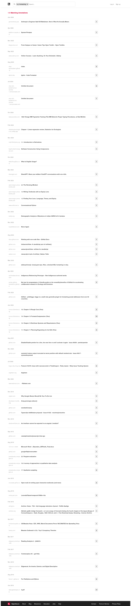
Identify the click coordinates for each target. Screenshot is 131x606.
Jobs (54, 604)
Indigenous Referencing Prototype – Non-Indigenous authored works (44, 275)
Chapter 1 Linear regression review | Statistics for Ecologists (41, 129)
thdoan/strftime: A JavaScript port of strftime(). (36, 244)
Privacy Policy (116, 604)
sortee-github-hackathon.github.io (14, 284)
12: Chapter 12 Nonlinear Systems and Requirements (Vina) (40, 323)
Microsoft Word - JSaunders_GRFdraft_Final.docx (37, 447)
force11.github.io (14, 579)
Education (47, 604)
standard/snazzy (26, 408)
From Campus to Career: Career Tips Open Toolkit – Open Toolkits (43, 45)
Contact (93, 604)
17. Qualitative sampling (29, 470)
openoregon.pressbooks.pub (14, 186)
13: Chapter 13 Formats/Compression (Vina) (35, 316)
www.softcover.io (14, 205)
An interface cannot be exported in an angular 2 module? (40, 423)
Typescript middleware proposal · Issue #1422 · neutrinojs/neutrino (43, 413)
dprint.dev (12, 75)
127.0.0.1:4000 (13, 447)
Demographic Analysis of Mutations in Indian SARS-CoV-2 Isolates (43, 216)
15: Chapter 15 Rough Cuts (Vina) (32, 309)
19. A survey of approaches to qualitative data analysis (39, 463)
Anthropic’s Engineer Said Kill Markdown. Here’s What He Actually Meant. (45, 22)
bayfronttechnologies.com (14, 150)
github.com (12, 244)
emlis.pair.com (13, 495)
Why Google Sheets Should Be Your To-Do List (36, 396)
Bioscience (37, 604)
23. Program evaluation (28, 456)
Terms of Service (104, 604)
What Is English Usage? (29, 161)
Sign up (118, 4)
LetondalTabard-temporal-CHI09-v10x (33, 495)
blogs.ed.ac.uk (13, 45)
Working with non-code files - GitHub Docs (35, 239)
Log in (112, 4)
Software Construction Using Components (35, 149)
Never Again (25, 227)
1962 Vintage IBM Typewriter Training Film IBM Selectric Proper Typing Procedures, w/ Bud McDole (53, 117)
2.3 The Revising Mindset (29, 185)
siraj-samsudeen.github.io (14, 68)
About (24, 604)
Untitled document (27, 86)
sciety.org (12, 216)
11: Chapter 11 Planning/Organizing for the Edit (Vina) (38, 330)
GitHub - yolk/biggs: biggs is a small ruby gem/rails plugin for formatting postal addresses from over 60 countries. (55, 298)
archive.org (12, 511)
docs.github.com (14, 239)
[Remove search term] (28, 4)
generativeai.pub (14, 22)
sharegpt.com (13, 174)
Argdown (24, 373)
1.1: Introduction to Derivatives (31, 142)
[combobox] (51, 4)
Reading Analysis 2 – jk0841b (30, 541)
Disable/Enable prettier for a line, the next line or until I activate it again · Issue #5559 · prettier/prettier (54, 342)
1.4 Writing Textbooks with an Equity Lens (35, 192)
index (23, 66)
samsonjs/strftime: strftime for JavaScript (34, 249)
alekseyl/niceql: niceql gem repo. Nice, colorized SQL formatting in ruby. (44, 265)
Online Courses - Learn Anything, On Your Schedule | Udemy (41, 56)
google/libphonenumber (29, 452)
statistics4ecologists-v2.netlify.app (14, 130)
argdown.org (13, 373)
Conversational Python (28, 205)
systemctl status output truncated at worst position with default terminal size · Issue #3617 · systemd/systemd (51, 354)
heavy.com (12, 530)
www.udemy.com (14, 56)
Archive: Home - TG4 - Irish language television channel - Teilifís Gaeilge (45, 506)
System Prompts (26, 32)
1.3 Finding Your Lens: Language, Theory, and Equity (38, 198)
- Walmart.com (25, 383)
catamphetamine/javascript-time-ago (33, 436)
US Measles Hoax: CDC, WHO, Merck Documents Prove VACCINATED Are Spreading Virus (50, 524)
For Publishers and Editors (30, 579)
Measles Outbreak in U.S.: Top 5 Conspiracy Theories (38, 530)
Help (59, 604)
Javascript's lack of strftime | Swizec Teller (35, 254)
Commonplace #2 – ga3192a (30, 554)
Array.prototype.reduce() (29, 401)
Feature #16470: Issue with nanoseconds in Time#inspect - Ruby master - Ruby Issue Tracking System (54, 366)
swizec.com (12, 254)
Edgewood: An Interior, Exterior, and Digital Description (39, 566)
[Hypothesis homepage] (10, 4)
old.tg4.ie (12, 506)
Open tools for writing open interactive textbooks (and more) (41, 483)
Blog (30, 604)
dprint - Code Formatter (29, 75)
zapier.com (12, 396)
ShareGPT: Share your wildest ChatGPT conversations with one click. (44, 174)
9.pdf (23, 590)
